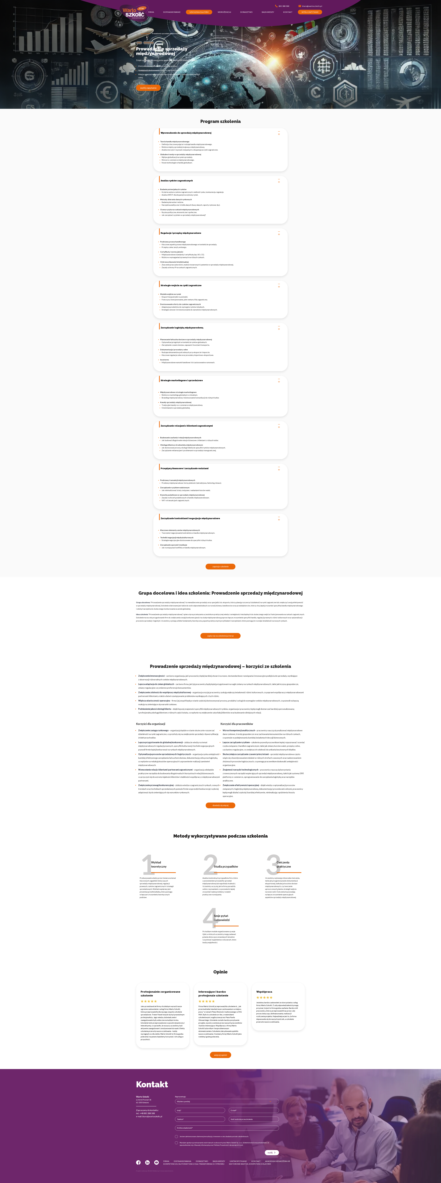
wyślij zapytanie (148, 87)
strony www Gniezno (166, 1171)
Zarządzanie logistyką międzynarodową (182, 327)
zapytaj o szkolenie (220, 566)
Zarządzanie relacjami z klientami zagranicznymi (187, 426)
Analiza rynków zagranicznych (177, 180)
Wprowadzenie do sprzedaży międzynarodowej (186, 133)
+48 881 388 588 (147, 1113)
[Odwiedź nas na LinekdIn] (147, 1162)
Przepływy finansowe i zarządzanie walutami (184, 468)
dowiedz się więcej (220, 805)
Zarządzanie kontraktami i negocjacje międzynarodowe (190, 518)
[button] (151, 12)
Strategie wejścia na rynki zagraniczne (181, 285)
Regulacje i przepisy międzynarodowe (181, 233)
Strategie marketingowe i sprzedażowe (182, 380)
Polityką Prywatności (221, 1145)
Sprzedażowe (145, 33)
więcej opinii (220, 1055)
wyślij (270, 1152)
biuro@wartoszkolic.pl (152, 1116)
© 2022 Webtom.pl (153, 1171)
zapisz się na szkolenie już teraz (220, 636)
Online (139, 43)
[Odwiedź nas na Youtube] (156, 1162)
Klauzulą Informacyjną (202, 1145)
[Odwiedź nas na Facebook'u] (138, 1162)
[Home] (137, 33)
